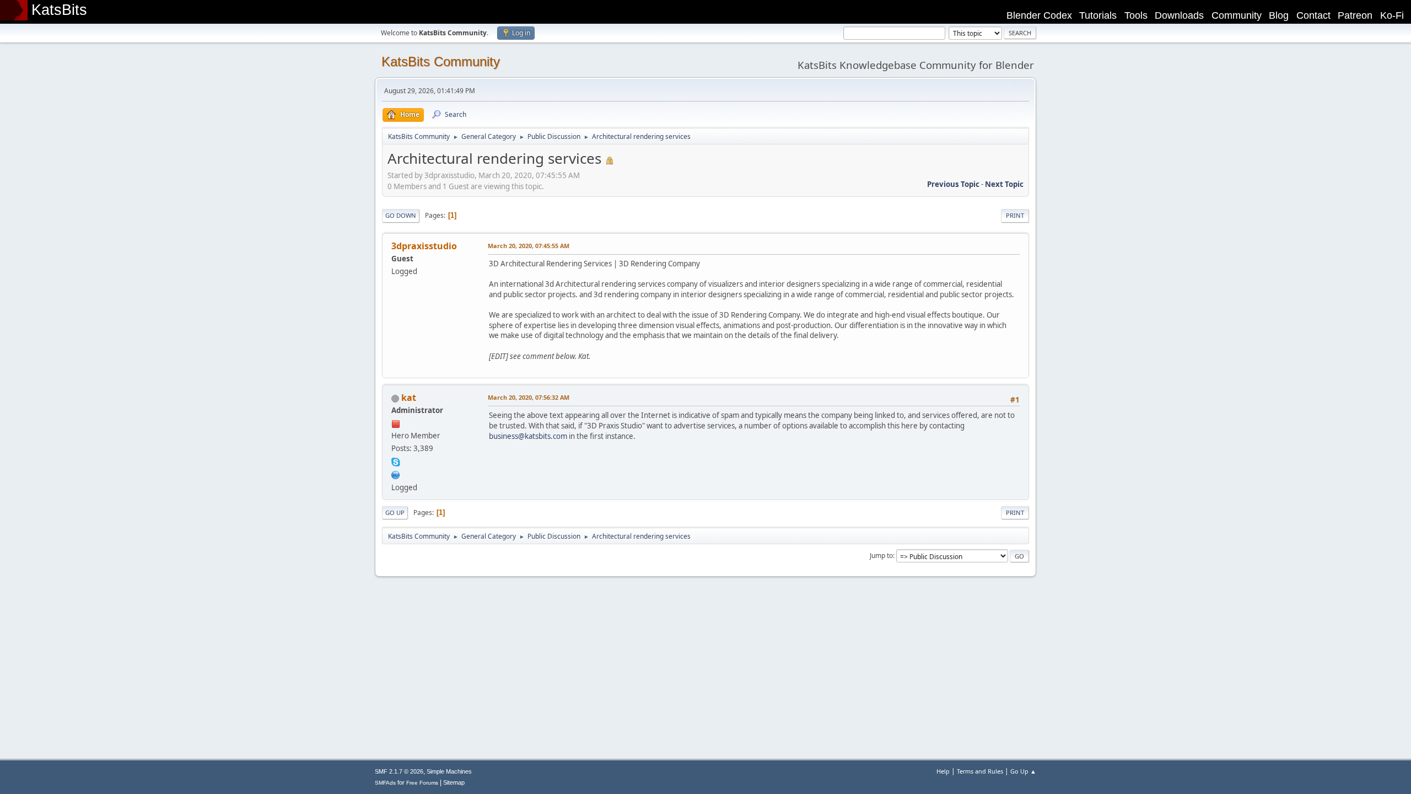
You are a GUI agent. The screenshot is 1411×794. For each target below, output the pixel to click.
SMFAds (385, 783)
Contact (1313, 15)
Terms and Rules (980, 771)
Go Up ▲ (1023, 771)
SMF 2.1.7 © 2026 (399, 771)
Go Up (395, 512)
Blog (1279, 15)
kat (408, 397)
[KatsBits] (395, 474)
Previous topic (953, 184)
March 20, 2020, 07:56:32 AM (528, 397)
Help (943, 771)
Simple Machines (449, 771)
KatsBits (59, 10)
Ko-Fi (1392, 15)
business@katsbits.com (528, 436)
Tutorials (1098, 15)
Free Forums (422, 783)
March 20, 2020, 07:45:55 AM (528, 246)
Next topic (1004, 184)
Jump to (881, 555)
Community (1236, 15)
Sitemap (454, 782)
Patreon (1355, 15)
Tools (1136, 15)
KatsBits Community (440, 61)
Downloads (1179, 15)
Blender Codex (1039, 15)
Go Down (400, 215)
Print (1015, 215)
